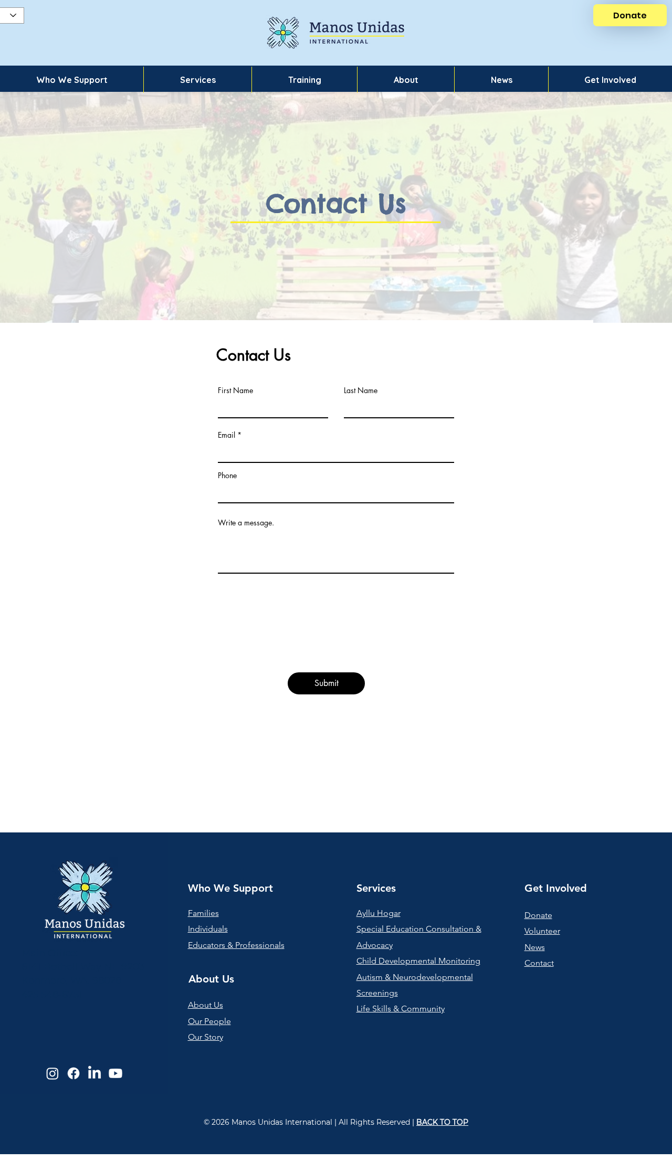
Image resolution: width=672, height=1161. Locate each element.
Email (226, 435)
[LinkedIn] (94, 1073)
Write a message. (246, 522)
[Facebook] (73, 1073)
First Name (235, 390)
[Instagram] (52, 1073)
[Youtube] (115, 1073)
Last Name (360, 390)
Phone (227, 475)
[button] (71, 80)
